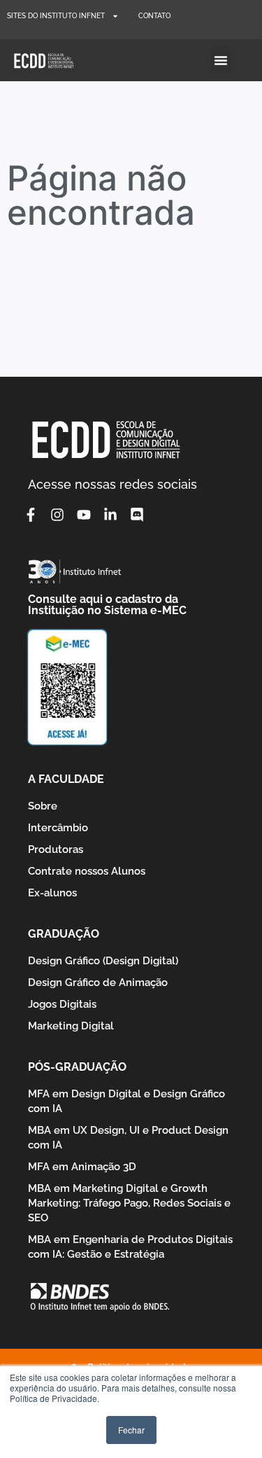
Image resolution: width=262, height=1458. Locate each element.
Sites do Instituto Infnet (56, 16)
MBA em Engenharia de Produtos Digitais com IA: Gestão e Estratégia (130, 1247)
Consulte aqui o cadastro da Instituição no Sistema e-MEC (107, 604)
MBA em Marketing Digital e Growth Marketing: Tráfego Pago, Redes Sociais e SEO (129, 1203)
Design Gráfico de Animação (98, 982)
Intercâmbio (58, 827)
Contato (154, 16)
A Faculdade (66, 779)
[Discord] (137, 515)
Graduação (63, 933)
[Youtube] (84, 515)
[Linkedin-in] (110, 515)
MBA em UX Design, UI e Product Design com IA (128, 1137)
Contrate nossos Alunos (86, 871)
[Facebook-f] (31, 515)
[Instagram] (57, 515)
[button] (220, 60)
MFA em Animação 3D (82, 1166)
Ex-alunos (52, 893)
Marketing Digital (71, 1026)
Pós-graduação (77, 1067)
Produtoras (55, 849)
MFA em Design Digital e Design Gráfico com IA (126, 1101)
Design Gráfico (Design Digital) (103, 960)
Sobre (42, 806)
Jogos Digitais (62, 1004)
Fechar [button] (131, 1430)
